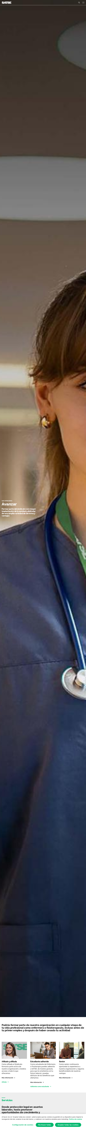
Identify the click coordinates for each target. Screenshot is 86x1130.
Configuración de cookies (22, 1125)
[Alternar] (79, 2)
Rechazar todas (44, 1125)
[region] (43, 1122)
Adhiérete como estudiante (39, 1086)
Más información (7, 1078)
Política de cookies (75, 1119)
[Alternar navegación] (83, 2)
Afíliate (4, 1082)
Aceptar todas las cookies (68, 1125)
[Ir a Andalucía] (6, 2)
